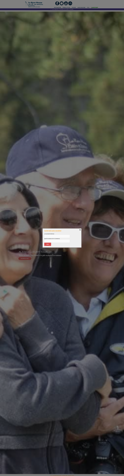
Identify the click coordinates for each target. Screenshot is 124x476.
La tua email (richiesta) (49, 233)
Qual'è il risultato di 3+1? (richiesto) (52, 238)
